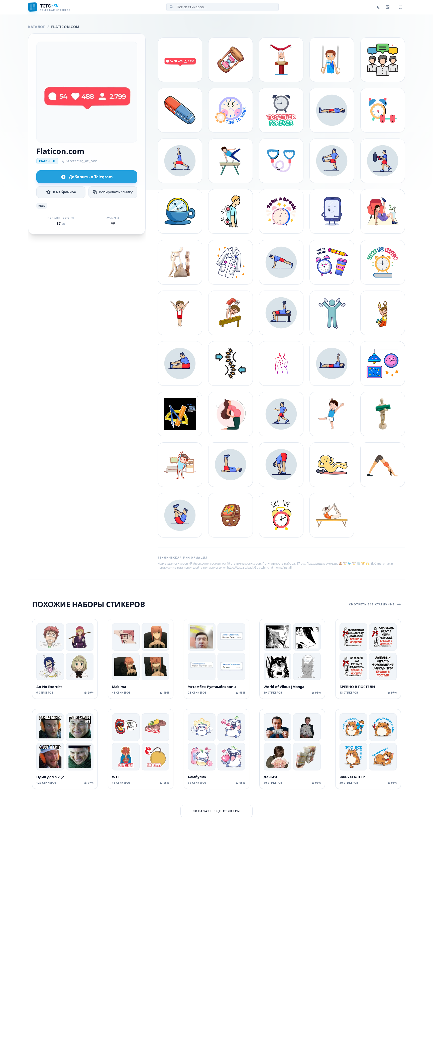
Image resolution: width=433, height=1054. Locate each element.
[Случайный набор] (388, 7)
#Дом (41, 205)
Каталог (36, 26)
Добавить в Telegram (91, 177)
